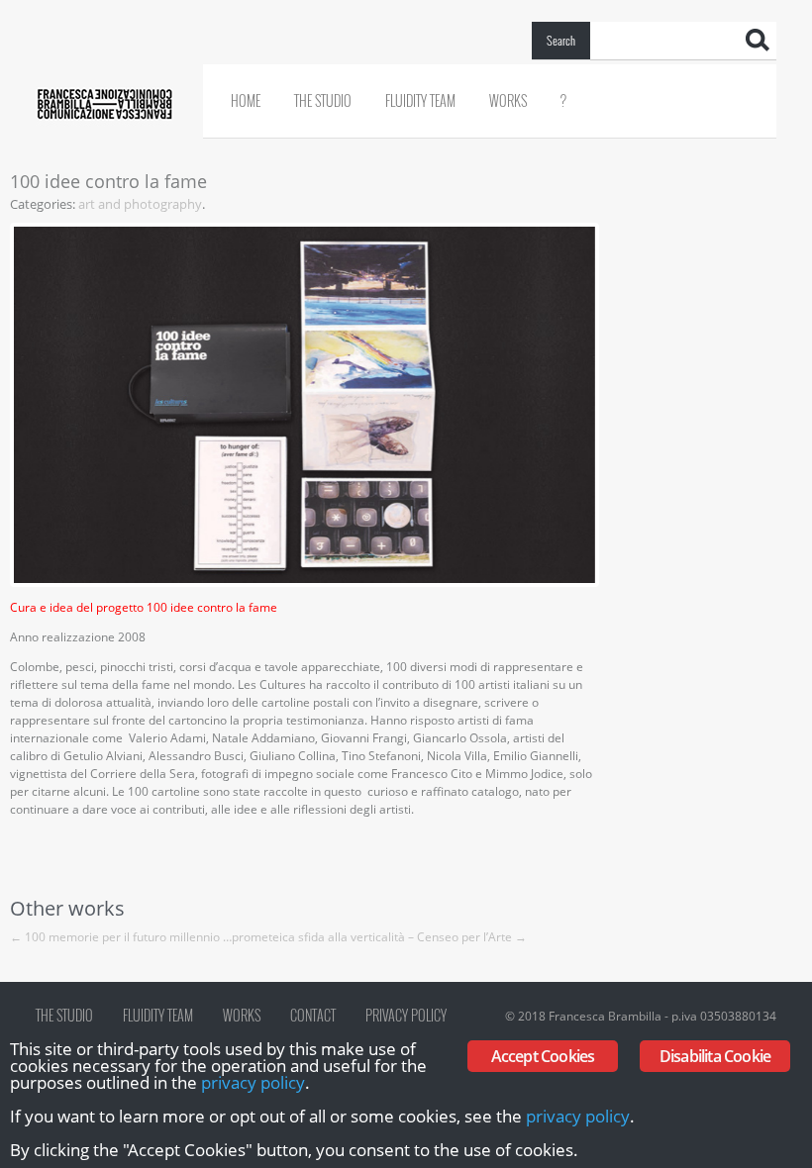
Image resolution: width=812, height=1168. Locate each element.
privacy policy (253, 1082)
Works (508, 100)
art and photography (140, 204)
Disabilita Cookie (715, 1056)
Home (245, 100)
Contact (313, 1015)
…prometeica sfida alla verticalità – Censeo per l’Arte (375, 936)
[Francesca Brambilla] (104, 8)
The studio (323, 100)
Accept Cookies (543, 1056)
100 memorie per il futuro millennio (115, 936)
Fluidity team (420, 100)
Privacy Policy (406, 1015)
